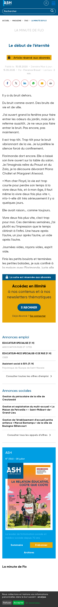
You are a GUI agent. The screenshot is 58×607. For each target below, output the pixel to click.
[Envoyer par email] (42, 83)
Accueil (5, 21)
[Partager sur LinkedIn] (24, 83)
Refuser (7, 602)
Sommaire (17, 544)
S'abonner (29, 307)
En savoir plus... (33, 603)
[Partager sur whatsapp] (33, 83)
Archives (29, 552)
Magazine (16, 21)
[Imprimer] (50, 83)
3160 (26, 21)
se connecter (44, 3)
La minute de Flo (39, 21)
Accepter (18, 602)
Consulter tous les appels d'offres (27, 434)
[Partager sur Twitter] (16, 83)
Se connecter (38, 316)
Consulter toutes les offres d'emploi (27, 376)
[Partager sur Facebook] (7, 83)
